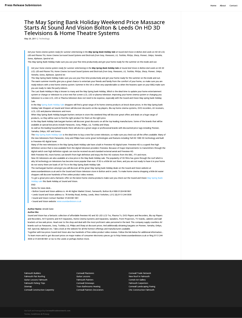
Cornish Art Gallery (137, 279)
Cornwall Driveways (85, 283)
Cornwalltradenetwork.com (58, 310)
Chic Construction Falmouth (141, 289)
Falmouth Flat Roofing (34, 276)
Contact (234, 6)
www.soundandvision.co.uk (69, 201)
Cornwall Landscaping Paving (142, 286)
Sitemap (28, 286)
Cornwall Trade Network (140, 273)
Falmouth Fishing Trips (34, 283)
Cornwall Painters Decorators (89, 289)
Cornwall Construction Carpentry (39, 289)
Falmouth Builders (32, 273)
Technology (44, 38)
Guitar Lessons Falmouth (35, 279)
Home (213, 6)
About (223, 6)
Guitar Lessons (83, 276)
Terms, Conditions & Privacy (36, 314)
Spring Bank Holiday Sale (53, 104)
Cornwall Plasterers (85, 273)
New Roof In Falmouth (139, 276)
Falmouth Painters (84, 279)
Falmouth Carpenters (138, 283)
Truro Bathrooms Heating (88, 286)
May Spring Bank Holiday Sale (48, 134)
